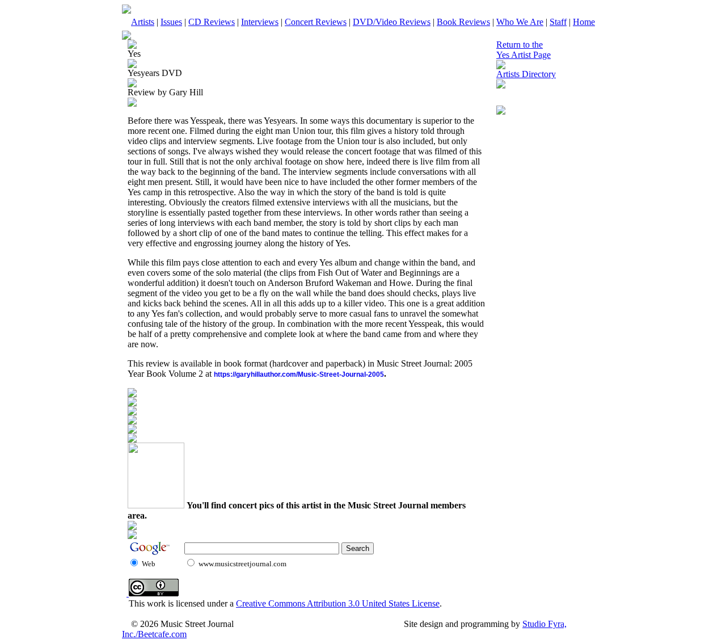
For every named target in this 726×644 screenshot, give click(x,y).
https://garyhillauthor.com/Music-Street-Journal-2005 (299, 374)
